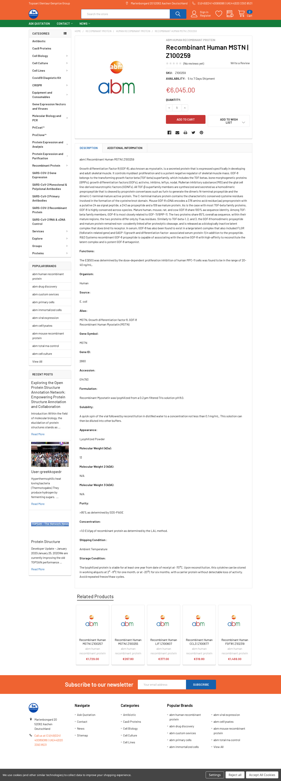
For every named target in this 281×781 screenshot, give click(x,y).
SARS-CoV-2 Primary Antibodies (45, 198)
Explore (37, 238)
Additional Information (124, 148)
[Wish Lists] (221, 14)
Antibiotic (38, 41)
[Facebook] (169, 132)
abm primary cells (43, 302)
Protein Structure (45, 541)
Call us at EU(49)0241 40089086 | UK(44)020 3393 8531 (48, 740)
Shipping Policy (112, 767)
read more (38, 434)
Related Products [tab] (95, 596)
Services (38, 231)
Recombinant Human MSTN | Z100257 (92, 641)
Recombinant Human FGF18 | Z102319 (234, 641)
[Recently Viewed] (232, 14)
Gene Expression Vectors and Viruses (49, 106)
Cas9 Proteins (41, 48)
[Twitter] (193, 132)
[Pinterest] (201, 132)
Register (205, 15)
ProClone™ (39, 135)
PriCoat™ (38, 127)
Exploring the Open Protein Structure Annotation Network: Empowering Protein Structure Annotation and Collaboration (48, 394)
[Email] (177, 132)
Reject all (235, 775)
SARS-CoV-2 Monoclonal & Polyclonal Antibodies (49, 187)
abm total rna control (45, 346)
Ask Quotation (39, 23)
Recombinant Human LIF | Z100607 (163, 641)
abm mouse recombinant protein (48, 335)
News (83, 23)
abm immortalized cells (47, 310)
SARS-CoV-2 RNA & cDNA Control (48, 222)
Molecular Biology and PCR (46, 118)
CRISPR (37, 85)
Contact (63, 23)
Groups (37, 246)
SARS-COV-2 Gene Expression (44, 175)
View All (37, 361)
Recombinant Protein (46, 165)
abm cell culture (42, 353)
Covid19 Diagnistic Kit (46, 77)
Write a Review (240, 63)
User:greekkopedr (46, 471)
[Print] (185, 132)
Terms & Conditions (56, 767)
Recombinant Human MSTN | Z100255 (128, 641)
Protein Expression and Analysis (47, 144)
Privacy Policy (224, 767)
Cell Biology (40, 56)
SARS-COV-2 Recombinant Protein (49, 210)
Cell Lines (38, 70)
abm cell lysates (42, 325)
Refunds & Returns (168, 767)
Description (89, 148)
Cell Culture (40, 63)
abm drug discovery (44, 286)
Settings (215, 775)
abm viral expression (45, 317)
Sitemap (82, 735)
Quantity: (173, 99)
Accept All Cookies (262, 775)
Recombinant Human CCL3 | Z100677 (199, 641)
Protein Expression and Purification (47, 156)
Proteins (38, 253)
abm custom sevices (45, 294)
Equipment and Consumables (42, 95)
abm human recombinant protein (48, 276)
